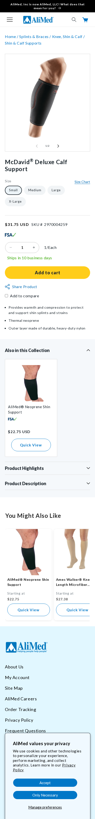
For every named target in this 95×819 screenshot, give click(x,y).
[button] (9, 19)
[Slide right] (58, 146)
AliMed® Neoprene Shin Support (29, 409)
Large (56, 190)
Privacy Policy (19, 720)
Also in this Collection (27, 350)
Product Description (25, 483)
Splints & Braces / (35, 36)
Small (13, 190)
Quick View (31, 445)
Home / (12, 36)
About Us (14, 666)
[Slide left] (36, 146)
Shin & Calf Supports (23, 43)
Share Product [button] (24, 286)
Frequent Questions (25, 730)
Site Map (14, 688)
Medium (34, 190)
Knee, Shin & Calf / (68, 36)
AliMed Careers (21, 698)
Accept (45, 783)
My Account (17, 677)
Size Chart (82, 182)
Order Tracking (20, 709)
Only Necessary (45, 795)
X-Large (15, 201)
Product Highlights (24, 468)
